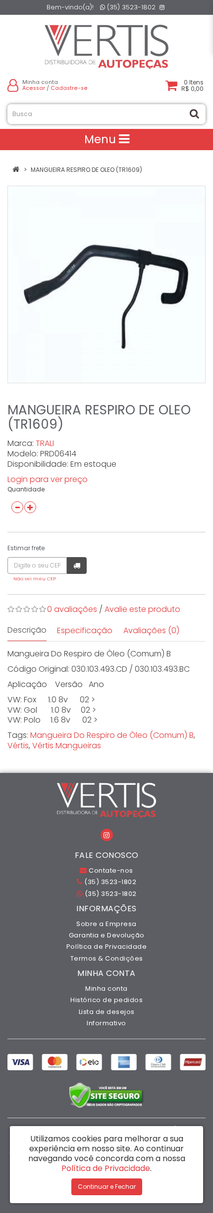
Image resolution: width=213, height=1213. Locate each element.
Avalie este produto (142, 609)
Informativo (106, 1023)
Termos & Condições (106, 958)
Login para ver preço (47, 479)
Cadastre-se (69, 88)
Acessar (33, 88)
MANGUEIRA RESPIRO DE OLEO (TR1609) (86, 169)
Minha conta (106, 988)
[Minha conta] (12, 85)
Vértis (18, 745)
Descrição (27, 630)
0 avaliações (72, 609)
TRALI (45, 443)
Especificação (84, 630)
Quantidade (26, 489)
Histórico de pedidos (106, 1000)
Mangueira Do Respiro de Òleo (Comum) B (112, 735)
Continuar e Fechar (107, 1186)
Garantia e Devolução (107, 935)
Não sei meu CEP (34, 578)
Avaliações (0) (151, 630)
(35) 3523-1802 (130, 7)
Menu (101, 139)
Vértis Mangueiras (66, 745)
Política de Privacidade (106, 946)
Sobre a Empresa (106, 924)
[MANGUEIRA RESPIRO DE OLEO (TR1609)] (106, 284)
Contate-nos (110, 870)
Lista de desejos (107, 1011)
